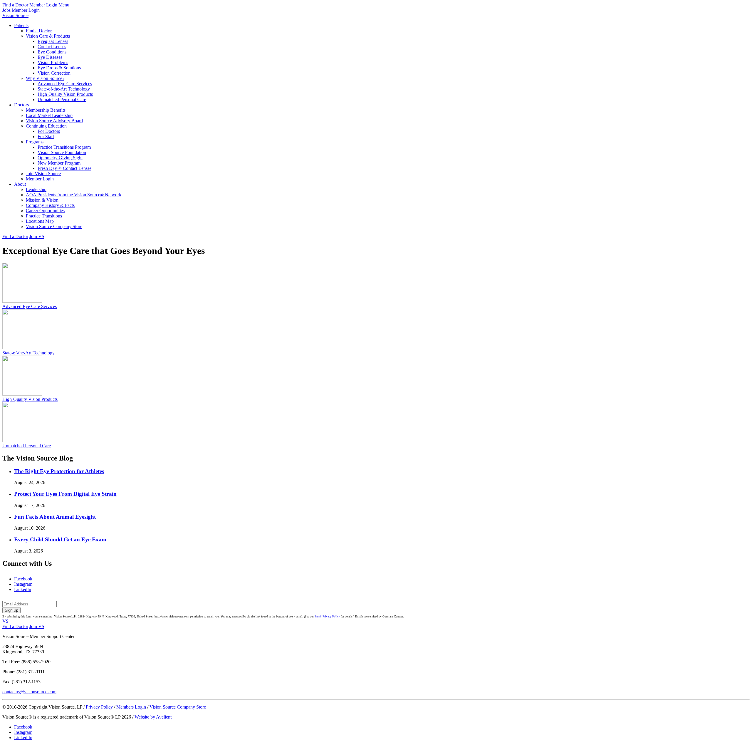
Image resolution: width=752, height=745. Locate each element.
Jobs (6, 10)
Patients (21, 25)
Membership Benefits (46, 110)
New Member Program (59, 162)
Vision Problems (53, 62)
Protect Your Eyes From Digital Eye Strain (65, 494)
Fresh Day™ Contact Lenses (64, 168)
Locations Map (40, 221)
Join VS (36, 236)
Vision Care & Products (48, 36)
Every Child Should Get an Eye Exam (60, 539)
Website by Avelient (153, 716)
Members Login (131, 706)
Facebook (23, 578)
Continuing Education (46, 125)
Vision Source (15, 15)
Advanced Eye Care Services (65, 83)
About (20, 184)
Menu (63, 4)
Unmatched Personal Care (62, 99)
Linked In (23, 737)
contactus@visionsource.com (29, 691)
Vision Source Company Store (54, 226)
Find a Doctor (15, 4)
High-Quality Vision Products (65, 94)
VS (5, 621)
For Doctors (49, 131)
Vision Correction (54, 73)
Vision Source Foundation (62, 152)
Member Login (43, 4)
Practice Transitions (44, 215)
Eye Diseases (50, 57)
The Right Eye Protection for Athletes (59, 471)
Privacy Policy (99, 706)
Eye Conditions (52, 51)
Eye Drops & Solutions (59, 67)
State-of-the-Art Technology (64, 88)
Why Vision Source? (45, 78)
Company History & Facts (50, 205)
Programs (34, 141)
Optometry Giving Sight (60, 157)
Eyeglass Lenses (53, 41)
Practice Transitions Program (64, 147)
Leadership (36, 189)
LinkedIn (22, 589)
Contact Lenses (52, 46)
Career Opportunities (45, 210)
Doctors (21, 104)
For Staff (46, 136)
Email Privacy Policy (327, 616)
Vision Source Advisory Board (54, 120)
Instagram (23, 584)
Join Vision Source (43, 173)
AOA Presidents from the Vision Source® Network (73, 194)
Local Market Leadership (49, 115)
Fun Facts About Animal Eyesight (55, 517)
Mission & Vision (42, 199)
